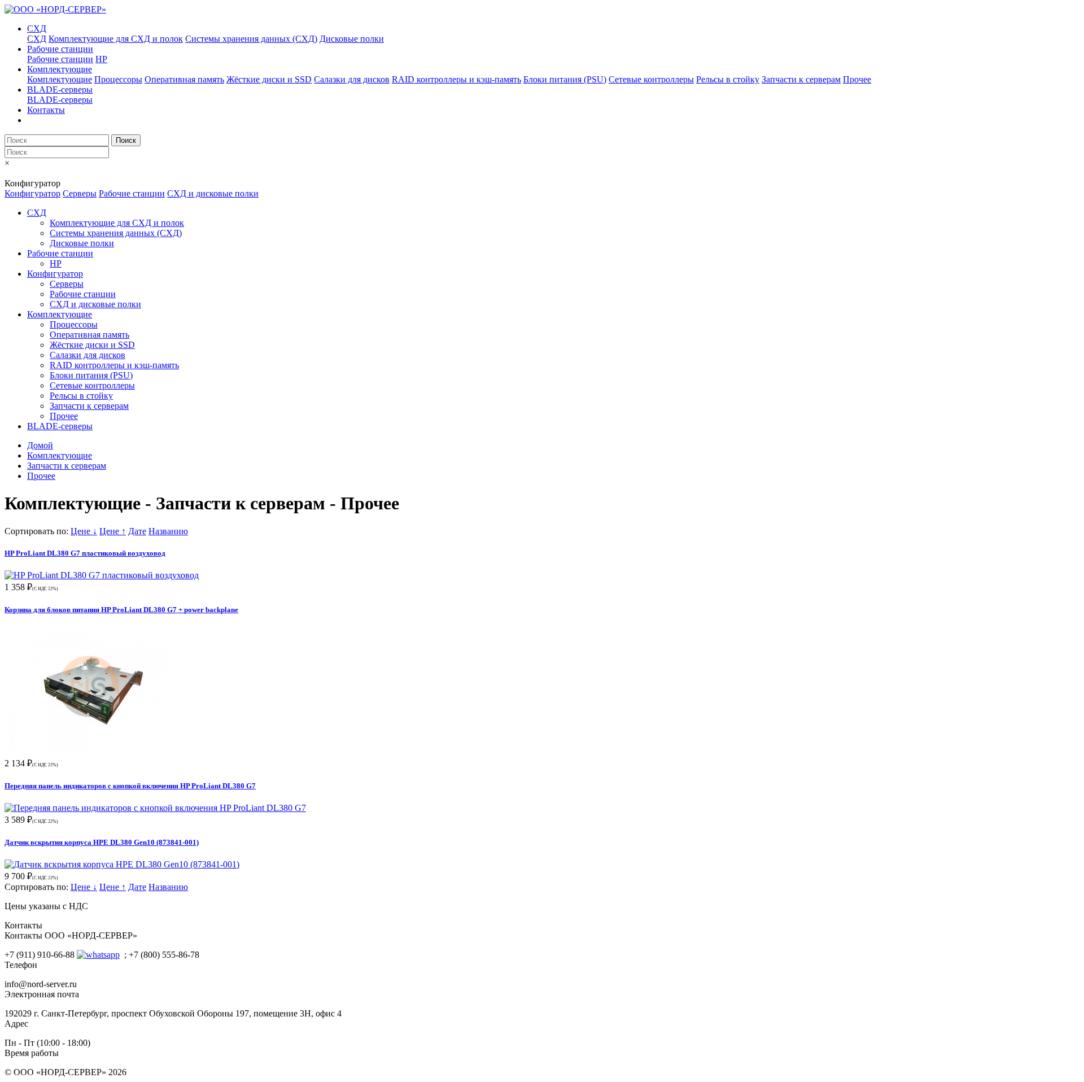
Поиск (126, 140)
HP (101, 59)
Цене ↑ (112, 531)
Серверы (80, 193)
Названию (168, 531)
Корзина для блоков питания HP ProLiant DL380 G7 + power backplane (121, 609)
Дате (137, 531)
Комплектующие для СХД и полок (116, 38)
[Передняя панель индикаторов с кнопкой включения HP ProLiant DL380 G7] (155, 808)
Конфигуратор (32, 193)
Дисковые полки (352, 38)
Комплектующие (59, 69)
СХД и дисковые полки (213, 193)
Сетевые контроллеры (651, 79)
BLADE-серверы (60, 89)
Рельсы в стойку (727, 79)
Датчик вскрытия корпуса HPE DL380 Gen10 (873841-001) (102, 842)
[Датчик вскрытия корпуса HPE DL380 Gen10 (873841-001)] (122, 864)
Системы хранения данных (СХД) (251, 38)
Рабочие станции (60, 49)
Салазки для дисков (352, 79)
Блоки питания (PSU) (564, 79)
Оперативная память (184, 79)
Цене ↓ (84, 531)
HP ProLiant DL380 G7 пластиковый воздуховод (85, 553)
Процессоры (118, 79)
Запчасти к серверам (801, 79)
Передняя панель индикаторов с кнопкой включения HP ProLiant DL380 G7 (130, 786)
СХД (36, 28)
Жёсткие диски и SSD (269, 79)
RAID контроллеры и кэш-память (456, 79)
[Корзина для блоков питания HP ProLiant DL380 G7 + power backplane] (89, 751)
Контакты (46, 110)
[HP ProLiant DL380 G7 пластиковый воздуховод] (102, 575)
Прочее (857, 79)
